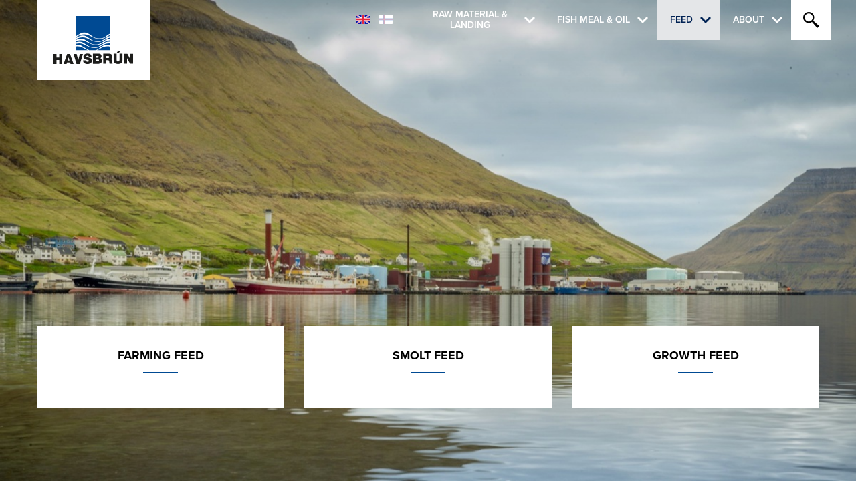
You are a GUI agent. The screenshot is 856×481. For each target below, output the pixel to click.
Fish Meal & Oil (593, 19)
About (748, 19)
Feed (681, 19)
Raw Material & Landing (470, 20)
